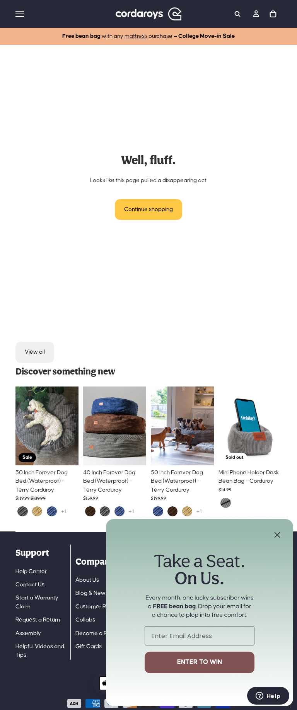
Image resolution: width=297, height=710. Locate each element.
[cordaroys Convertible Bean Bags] (148, 13)
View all (35, 352)
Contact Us (29, 584)
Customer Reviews (100, 607)
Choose (140, 453)
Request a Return (37, 620)
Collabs (85, 620)
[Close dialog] (277, 535)
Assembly (28, 633)
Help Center (31, 571)
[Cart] (273, 13)
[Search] (237, 13)
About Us (87, 580)
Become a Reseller (100, 633)
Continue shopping (148, 209)
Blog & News (91, 593)
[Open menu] (60, 14)
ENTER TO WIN (199, 662)
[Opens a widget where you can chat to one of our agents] (268, 696)
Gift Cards (88, 646)
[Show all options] (64, 511)
